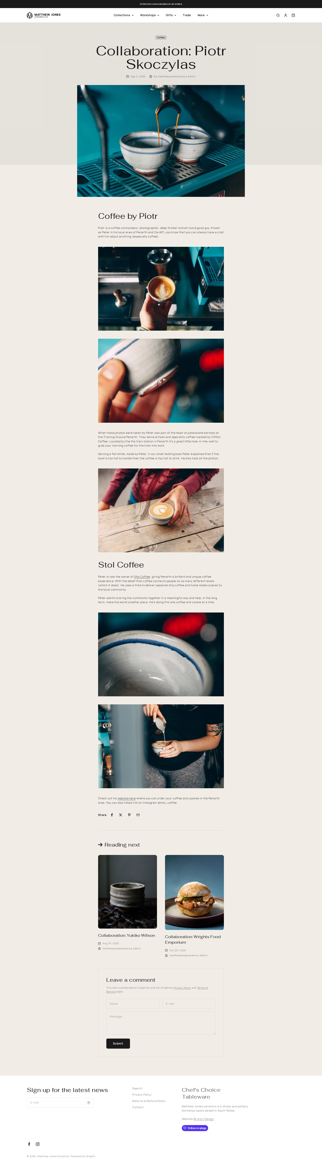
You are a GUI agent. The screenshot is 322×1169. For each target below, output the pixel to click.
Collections (122, 15)
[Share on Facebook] (112, 815)
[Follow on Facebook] (29, 1144)
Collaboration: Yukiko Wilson (126, 935)
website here (127, 798)
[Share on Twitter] (120, 815)
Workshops (148, 15)
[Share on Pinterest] (129, 815)
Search (137, 1088)
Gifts (169, 15)
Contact (138, 1107)
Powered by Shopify (83, 1156)
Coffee (161, 37)
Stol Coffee (142, 576)
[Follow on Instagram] (37, 1144)
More (201, 15)
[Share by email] (138, 815)
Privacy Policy (182, 987)
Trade (187, 15)
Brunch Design (204, 1119)
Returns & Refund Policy (149, 1101)
